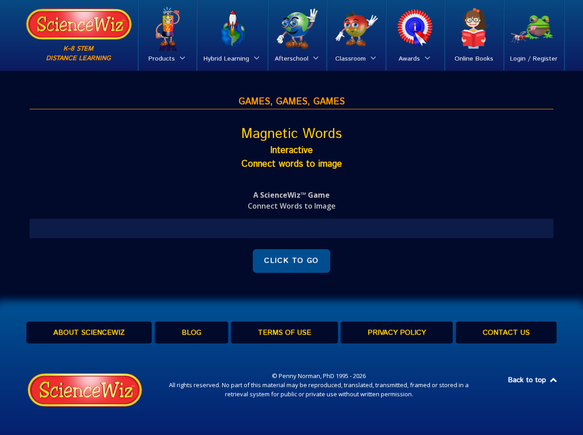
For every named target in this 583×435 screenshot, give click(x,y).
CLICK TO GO (291, 261)
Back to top (528, 380)
